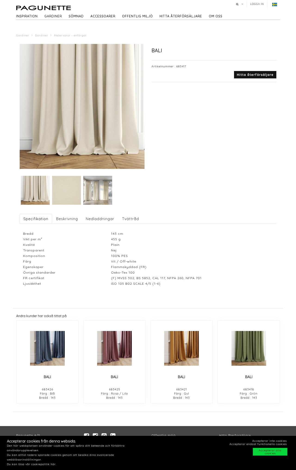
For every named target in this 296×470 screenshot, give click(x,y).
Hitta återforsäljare (235, 435)
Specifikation (35, 218)
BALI (47, 376)
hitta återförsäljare (181, 16)
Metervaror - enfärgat (70, 35)
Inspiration (27, 16)
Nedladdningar (100, 218)
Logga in (257, 4)
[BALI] (47, 348)
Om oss (215, 16)
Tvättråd (130, 218)
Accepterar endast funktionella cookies (258, 443)
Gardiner (53, 16)
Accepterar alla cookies (270, 451)
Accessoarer (102, 16)
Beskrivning (67, 218)
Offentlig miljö (137, 16)
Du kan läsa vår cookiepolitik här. (31, 464)
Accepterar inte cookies (269, 440)
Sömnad (76, 16)
